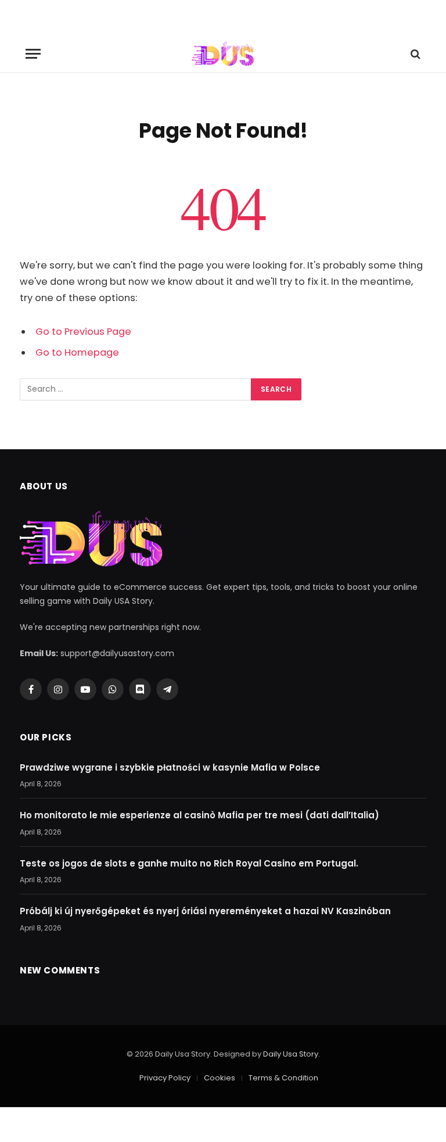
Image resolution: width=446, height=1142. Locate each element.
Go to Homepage (77, 352)
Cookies (219, 1077)
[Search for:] (136, 389)
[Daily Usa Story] (222, 54)
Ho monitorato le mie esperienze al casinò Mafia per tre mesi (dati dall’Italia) (199, 815)
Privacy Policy (164, 1077)
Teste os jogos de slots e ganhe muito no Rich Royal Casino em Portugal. (189, 863)
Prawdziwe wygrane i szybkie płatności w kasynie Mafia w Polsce (170, 767)
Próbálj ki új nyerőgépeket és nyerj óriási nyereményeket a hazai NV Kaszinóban (205, 911)
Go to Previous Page (83, 331)
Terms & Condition (283, 1077)
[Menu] (33, 54)
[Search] (414, 54)
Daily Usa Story (290, 1053)
